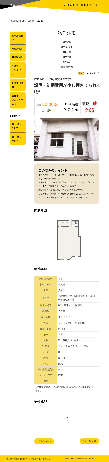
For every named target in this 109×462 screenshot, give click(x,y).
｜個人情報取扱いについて (16, 458)
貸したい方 (16, 138)
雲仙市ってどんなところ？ (17, 100)
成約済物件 (17, 48)
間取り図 (67, 51)
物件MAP (67, 61)
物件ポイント (67, 46)
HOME (13, 21)
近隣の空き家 (67, 66)
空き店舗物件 (17, 38)
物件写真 (67, 41)
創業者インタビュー (17, 70)
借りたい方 (16, 126)
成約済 (31, 21)
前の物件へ (45, 441)
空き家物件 (17, 57)
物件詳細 (67, 56)
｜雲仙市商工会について (40, 458)
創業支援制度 (17, 85)
